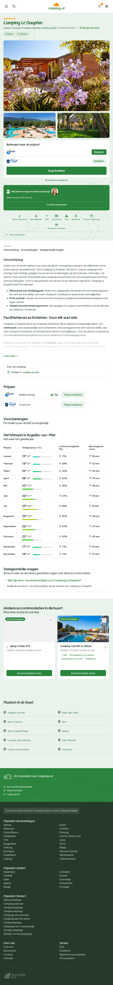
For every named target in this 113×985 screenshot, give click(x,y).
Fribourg (64, 832)
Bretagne (9, 851)
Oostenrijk (65, 879)
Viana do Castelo (68, 851)
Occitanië (16, 28)
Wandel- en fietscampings (18, 933)
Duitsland (64, 871)
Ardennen (9, 828)
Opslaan (23, 34)
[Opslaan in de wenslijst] (50, 620)
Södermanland (67, 858)
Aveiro (62, 824)
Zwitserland (65, 883)
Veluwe (7, 824)
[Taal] (107, 6)
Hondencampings (13, 907)
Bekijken (99, 152)
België (7, 886)
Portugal (64, 886)
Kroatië (63, 875)
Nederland (9, 871)
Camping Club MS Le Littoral (76, 646)
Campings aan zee (13, 903)
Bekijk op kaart (91, 28)
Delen (10, 34)
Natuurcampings (12, 899)
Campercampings (13, 911)
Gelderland (10, 854)
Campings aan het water (17, 918)
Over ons (8, 946)
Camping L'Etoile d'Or (18, 646)
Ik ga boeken (56, 170)
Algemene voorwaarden (72, 954)
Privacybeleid (66, 958)
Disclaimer (64, 950)
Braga (62, 847)
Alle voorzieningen (17, 235)
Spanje (7, 883)
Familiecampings (12, 922)
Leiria (62, 839)
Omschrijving (11, 249)
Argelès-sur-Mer (49, 28)
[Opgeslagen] (100, 6)
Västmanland (66, 854)
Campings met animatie (16, 914)
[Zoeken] (14, 6)
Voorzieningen (29, 249)
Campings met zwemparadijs (19, 926)
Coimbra (64, 828)
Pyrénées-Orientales (31, 28)
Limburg (8, 847)
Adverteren (10, 950)
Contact (8, 954)
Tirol (6, 839)
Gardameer (10, 836)
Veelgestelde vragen (52, 249)
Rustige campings (13, 930)
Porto (62, 843)
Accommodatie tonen (29, 673)
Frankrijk (7, 28)
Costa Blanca (11, 832)
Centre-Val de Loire (70, 836)
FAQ (61, 946)
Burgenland (10, 843)
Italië (6, 879)
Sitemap (8, 958)
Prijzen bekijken (73, 394)
